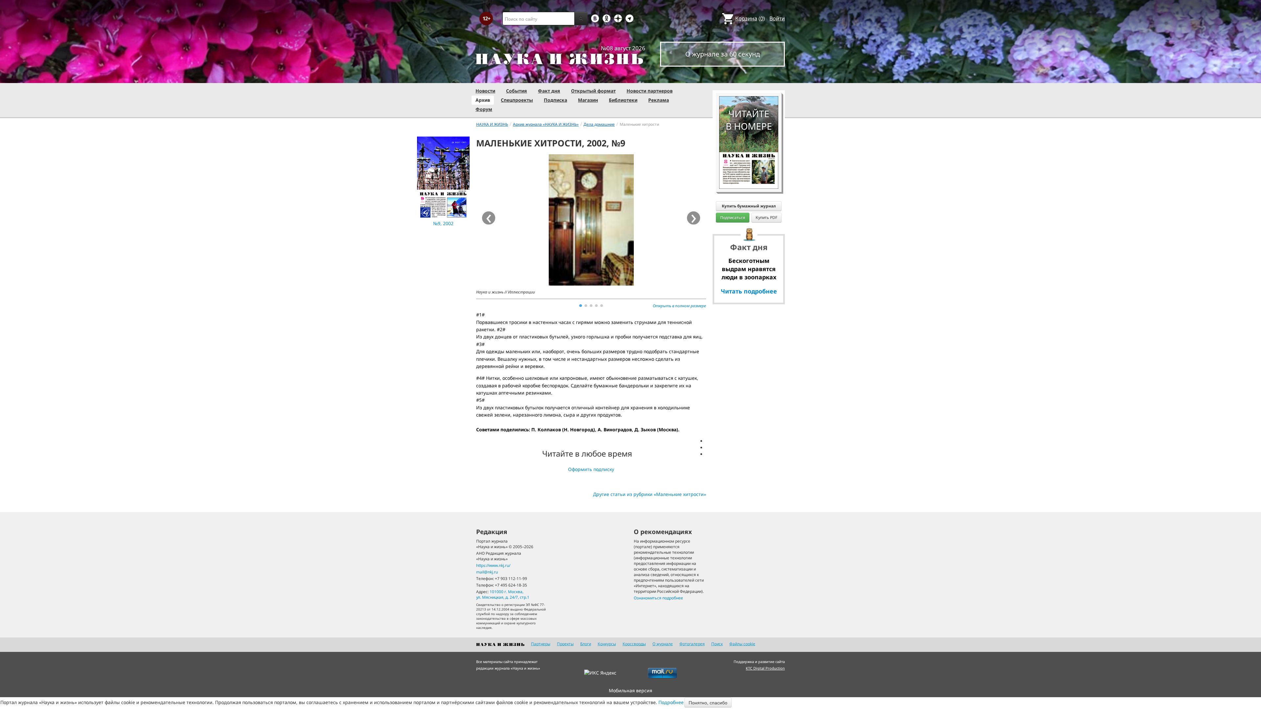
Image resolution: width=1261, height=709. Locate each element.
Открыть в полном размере (679, 306)
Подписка (555, 100)
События (516, 91)
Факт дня (549, 91)
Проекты (565, 644)
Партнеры (540, 644)
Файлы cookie (742, 644)
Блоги (585, 644)
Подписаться (732, 217)
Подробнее (671, 702)
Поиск (717, 644)
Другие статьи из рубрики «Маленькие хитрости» (649, 494)
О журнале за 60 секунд (722, 54)
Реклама (658, 100)
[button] (580, 305)
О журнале (663, 644)
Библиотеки (623, 100)
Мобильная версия (630, 690)
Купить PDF (766, 217)
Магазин (588, 100)
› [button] (694, 218)
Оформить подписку (591, 469)
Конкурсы (607, 644)
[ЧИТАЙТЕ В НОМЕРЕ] (749, 77)
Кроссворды (634, 644)
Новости (485, 91)
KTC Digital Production (765, 668)
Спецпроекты (517, 100)
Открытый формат (593, 91)
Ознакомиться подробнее (658, 598)
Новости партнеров (650, 91)
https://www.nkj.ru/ (493, 565)
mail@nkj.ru (487, 572)
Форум (484, 109)
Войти (777, 18)
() (750, 18)
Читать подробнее (749, 291)
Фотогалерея (692, 644)
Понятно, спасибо (708, 702)
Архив (483, 100)
